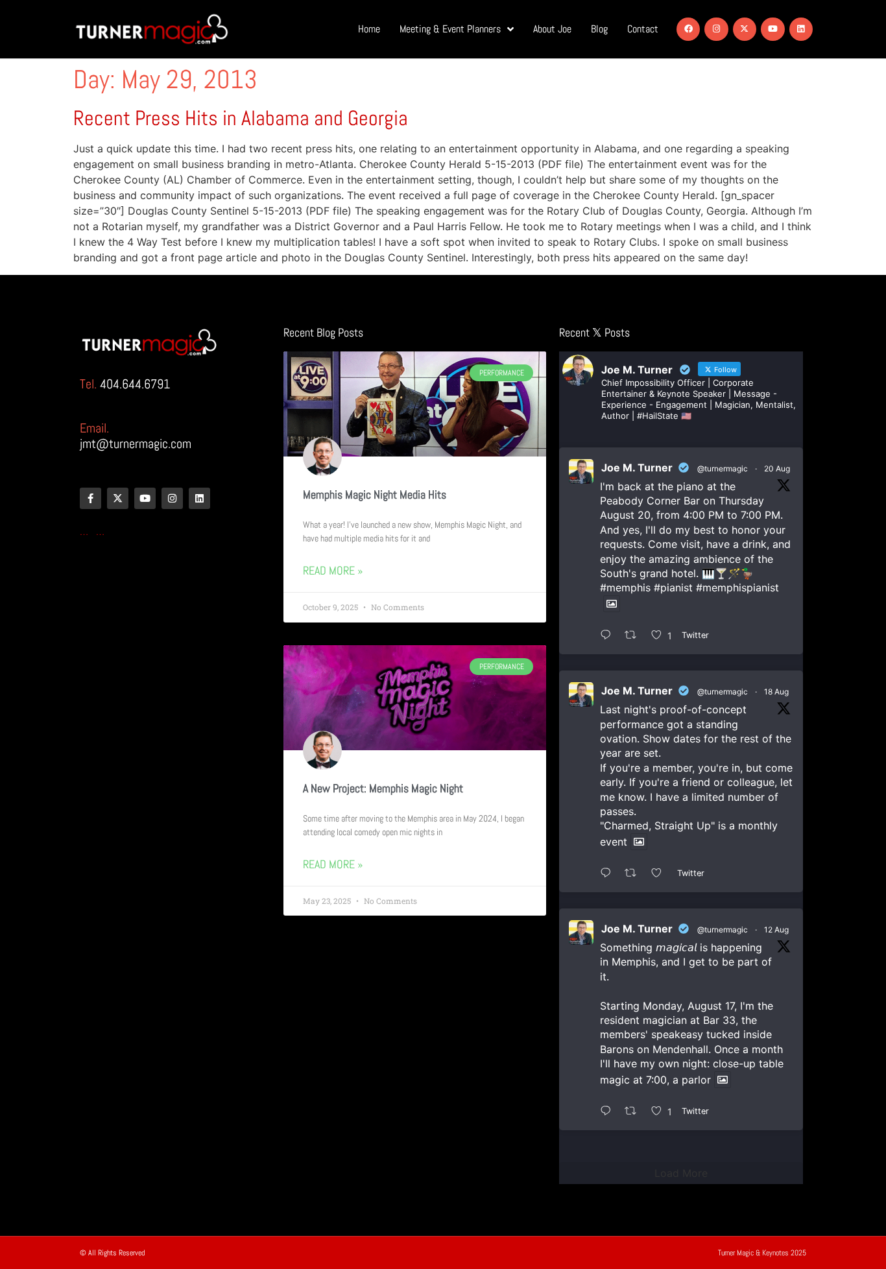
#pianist (673, 587)
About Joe (552, 29)
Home (369, 29)
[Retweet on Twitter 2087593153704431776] (634, 1111)
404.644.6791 (135, 383)
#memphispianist (737, 587)
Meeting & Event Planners (450, 29)
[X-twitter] (744, 29)
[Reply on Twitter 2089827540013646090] (609, 873)
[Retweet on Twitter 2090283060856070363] (634, 635)
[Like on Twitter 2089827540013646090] (660, 873)
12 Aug (776, 929)
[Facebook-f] (90, 498)
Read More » (333, 570)
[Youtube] (772, 29)
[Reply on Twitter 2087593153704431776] (609, 1111)
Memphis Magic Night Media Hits (374, 494)
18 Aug (776, 691)
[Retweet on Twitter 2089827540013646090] (634, 873)
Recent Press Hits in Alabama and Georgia (240, 118)
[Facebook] (688, 29)
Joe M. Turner (637, 467)
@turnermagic (722, 468)
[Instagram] (716, 29)
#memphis (625, 587)
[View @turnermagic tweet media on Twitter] (611, 603)
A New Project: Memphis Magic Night (383, 788)
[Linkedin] (801, 29)
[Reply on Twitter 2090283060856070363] (609, 635)
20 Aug (777, 468)
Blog (599, 29)
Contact (642, 29)
